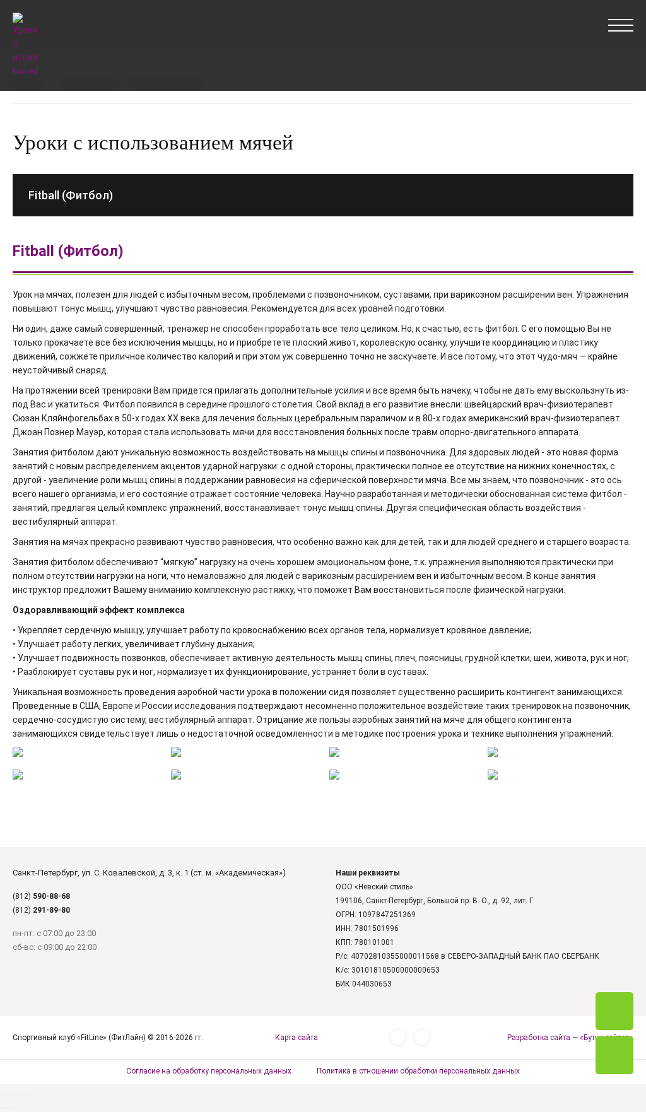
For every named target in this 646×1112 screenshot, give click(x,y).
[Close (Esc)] (4, 1094)
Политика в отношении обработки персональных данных (418, 1071)
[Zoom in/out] (32, 1094)
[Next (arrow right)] (13, 1108)
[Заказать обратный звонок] (614, 1011)
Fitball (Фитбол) (70, 195)
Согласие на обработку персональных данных (208, 1071)
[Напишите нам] (614, 1055)
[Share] (13, 1094)
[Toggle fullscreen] (22, 1094)
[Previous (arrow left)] (4, 1108)
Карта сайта (296, 1037)
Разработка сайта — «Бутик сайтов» (570, 1037)
